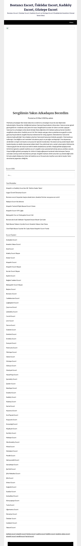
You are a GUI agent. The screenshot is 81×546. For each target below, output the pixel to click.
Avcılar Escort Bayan (13, 271)
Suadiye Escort (11, 491)
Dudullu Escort (11, 330)
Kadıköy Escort (11, 397)
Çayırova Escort (11, 307)
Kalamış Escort (11, 401)
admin (51, 118)
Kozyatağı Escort (11, 424)
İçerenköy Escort (11, 379)
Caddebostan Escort (12, 298)
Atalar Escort (10, 258)
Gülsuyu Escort (11, 366)
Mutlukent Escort (12, 451)
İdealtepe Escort (11, 388)
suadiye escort (41, 534)
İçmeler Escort (11, 384)
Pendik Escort (10, 455)
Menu (71, 22)
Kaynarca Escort (11, 410)
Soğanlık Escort (11, 487)
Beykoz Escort (11, 289)
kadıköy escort (51, 534)
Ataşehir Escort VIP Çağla (14, 210)
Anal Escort (10, 249)
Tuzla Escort (10, 505)
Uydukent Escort (11, 523)
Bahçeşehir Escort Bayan (14, 285)
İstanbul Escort (11, 393)
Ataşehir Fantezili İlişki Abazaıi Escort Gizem (20, 206)
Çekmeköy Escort (11, 312)
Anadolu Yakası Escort (13, 244)
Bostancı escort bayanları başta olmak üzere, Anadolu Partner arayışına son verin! (33, 197)
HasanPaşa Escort (12, 375)
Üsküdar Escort (11, 518)
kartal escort (30, 536)
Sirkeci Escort (10, 482)
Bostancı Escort (11, 294)
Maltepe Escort (11, 437)
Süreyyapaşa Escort (12, 500)
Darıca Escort (10, 325)
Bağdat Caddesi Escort (13, 280)
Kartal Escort (10, 406)
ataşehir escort (21, 534)
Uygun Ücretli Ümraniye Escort (16, 192)
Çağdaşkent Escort (12, 303)
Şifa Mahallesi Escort (13, 473)
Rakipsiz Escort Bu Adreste (15, 201)
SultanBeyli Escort (12, 496)
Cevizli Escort (10, 316)
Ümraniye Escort (11, 514)
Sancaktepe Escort (12, 464)
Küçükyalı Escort (11, 429)
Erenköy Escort (11, 339)
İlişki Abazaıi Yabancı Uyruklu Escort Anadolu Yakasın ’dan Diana (27, 224)
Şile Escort (9, 478)
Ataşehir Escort (11, 262)
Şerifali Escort (11, 469)
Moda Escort (10, 446)
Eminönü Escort (11, 334)
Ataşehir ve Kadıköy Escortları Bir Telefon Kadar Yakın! (24, 188)
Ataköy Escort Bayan (13, 253)
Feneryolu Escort (11, 348)
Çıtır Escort (10, 321)
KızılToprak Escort (12, 415)
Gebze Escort (10, 357)
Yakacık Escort (11, 527)
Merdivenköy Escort (12, 442)
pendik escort (20, 536)
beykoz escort (31, 534)
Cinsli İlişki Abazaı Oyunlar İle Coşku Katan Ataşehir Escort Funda (27, 228)
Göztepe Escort (11, 361)
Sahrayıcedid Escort (12, 460)
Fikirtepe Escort (11, 352)
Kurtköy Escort (11, 433)
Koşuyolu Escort (11, 419)
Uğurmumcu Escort (12, 509)
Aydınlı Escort (10, 276)
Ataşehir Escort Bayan (13, 267)
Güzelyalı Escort (11, 370)
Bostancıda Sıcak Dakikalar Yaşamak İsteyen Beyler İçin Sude (26, 219)
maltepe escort (11, 534)
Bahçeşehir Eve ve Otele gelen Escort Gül (19, 215)
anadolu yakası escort (63, 534)
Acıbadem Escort (11, 240)
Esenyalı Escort (11, 343)
